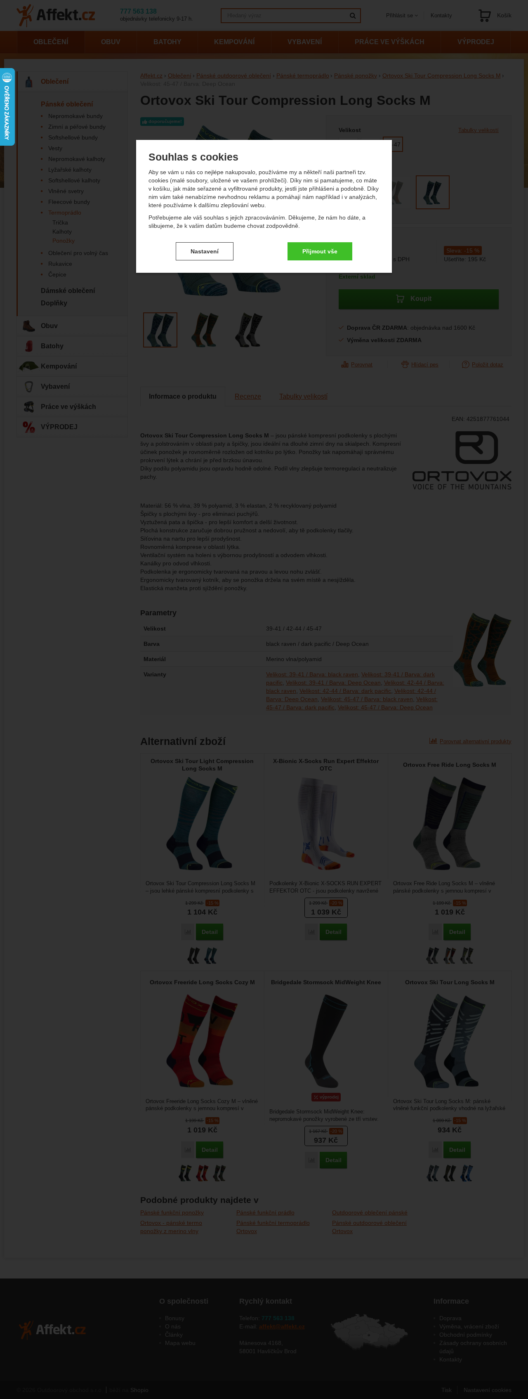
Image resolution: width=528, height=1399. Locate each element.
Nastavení (205, 251)
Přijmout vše (319, 251)
